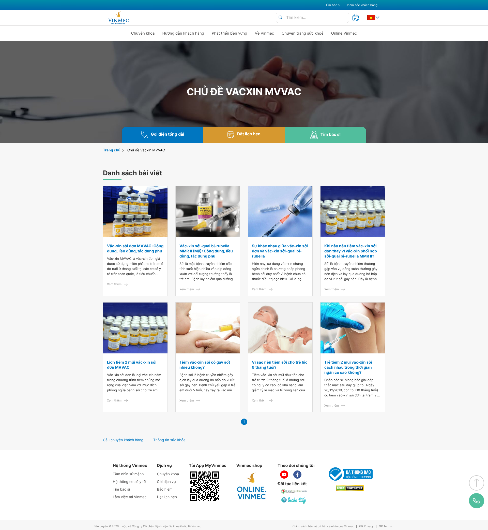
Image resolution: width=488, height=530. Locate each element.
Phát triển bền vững (229, 33)
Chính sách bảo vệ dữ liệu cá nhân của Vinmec (323, 526)
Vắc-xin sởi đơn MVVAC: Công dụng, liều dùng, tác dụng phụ (135, 248)
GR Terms (385, 526)
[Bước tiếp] (294, 500)
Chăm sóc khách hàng (361, 5)
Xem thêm (114, 284)
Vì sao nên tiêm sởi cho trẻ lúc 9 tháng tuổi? (280, 365)
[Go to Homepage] (118, 17)
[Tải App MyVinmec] (204, 486)
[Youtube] (284, 474)
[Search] (280, 17)
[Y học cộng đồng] (294, 491)
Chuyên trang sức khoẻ (302, 33)
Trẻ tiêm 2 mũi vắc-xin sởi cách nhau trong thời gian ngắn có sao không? (348, 367)
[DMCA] (350, 488)
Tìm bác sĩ (333, 5)
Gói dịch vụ (166, 482)
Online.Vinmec (344, 33)
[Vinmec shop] (252, 486)
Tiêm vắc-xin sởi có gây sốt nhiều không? (204, 365)
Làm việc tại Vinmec (129, 497)
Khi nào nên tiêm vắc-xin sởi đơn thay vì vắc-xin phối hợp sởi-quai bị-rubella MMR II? (350, 251)
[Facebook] (297, 474)
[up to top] (476, 483)
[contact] (476, 500)
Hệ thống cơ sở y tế (129, 482)
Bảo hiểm (165, 489)
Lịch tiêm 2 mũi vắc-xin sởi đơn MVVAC (131, 365)
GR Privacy (366, 526)
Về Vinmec (264, 33)
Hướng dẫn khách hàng (183, 33)
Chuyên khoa (143, 33)
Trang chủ (111, 150)
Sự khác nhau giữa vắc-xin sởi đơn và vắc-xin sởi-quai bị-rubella (280, 251)
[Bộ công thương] (350, 474)
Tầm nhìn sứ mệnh (128, 474)
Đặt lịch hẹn (167, 497)
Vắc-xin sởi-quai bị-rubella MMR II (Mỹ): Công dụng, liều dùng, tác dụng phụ (206, 251)
